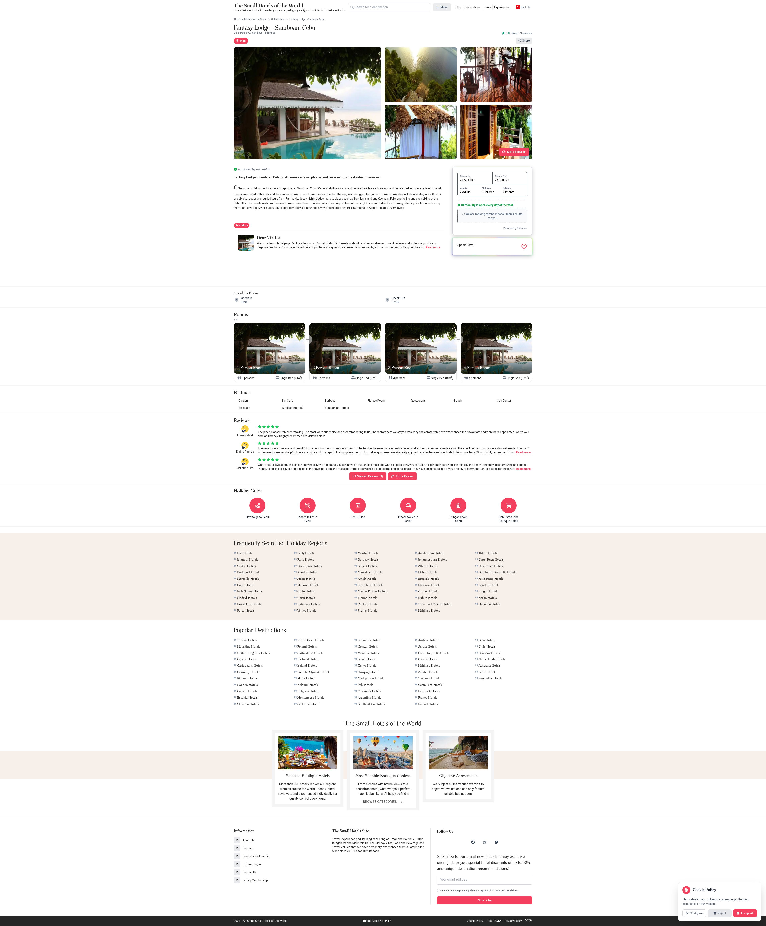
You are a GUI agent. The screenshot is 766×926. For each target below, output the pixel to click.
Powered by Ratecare (515, 228)
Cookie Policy (475, 920)
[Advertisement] (339, 266)
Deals (487, 7)
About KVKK (494, 920)
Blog (458, 7)
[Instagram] (485, 842)
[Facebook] (473, 842)
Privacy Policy (513, 920)
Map (243, 40)
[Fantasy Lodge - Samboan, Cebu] (307, 103)
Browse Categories (380, 802)
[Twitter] (496, 842)
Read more (433, 247)
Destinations (472, 7)
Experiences (501, 7)
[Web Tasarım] (528, 921)
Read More (241, 225)
